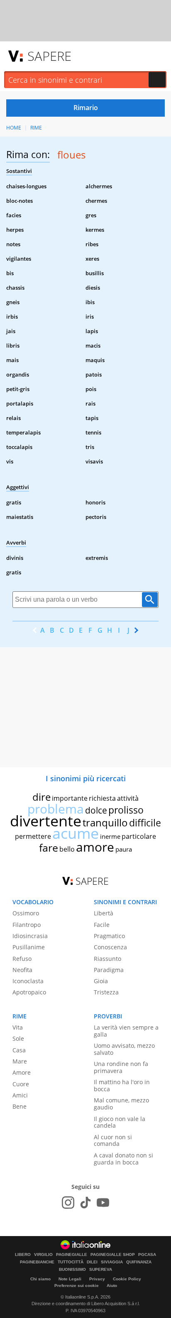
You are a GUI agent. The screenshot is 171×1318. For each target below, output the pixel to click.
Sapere (49, 56)
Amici (20, 1095)
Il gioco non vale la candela (119, 1122)
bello (67, 849)
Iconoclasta (28, 981)
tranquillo (105, 822)
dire (41, 797)
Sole (18, 1038)
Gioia (101, 981)
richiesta (102, 798)
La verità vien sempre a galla (126, 1030)
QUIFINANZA (138, 1262)
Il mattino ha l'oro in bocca (122, 1085)
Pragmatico (109, 936)
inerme (110, 836)
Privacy (97, 1279)
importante (70, 798)
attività (128, 798)
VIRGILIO (43, 1255)
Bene (19, 1106)
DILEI (92, 1262)
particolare (139, 836)
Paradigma (109, 970)
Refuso (22, 959)
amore (95, 846)
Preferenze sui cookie (76, 1285)
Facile (102, 925)
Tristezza (106, 992)
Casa (19, 1050)
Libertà (103, 913)
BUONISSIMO (72, 1270)
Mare (19, 1061)
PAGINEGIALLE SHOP (112, 1255)
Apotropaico (29, 992)
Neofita (22, 970)
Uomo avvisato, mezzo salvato (124, 1049)
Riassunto (107, 959)
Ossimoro (25, 913)
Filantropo (26, 925)
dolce (96, 810)
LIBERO (23, 1255)
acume (75, 833)
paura (123, 849)
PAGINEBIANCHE (37, 1262)
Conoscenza (110, 947)
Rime (36, 127)
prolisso (126, 809)
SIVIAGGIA (112, 1262)
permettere (33, 836)
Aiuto (112, 1285)
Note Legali (70, 1279)
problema (55, 808)
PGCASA (147, 1255)
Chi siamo (40, 1279)
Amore (21, 1072)
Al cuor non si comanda (113, 1140)
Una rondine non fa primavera (121, 1067)
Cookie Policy (127, 1279)
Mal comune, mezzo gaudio (121, 1103)
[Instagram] (68, 1202)
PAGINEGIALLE (71, 1255)
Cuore (20, 1084)
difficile (145, 822)
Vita (17, 1027)
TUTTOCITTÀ (70, 1262)
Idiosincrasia (30, 936)
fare (48, 847)
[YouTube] (103, 1202)
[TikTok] (85, 1202)
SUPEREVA (100, 1270)
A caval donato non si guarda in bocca (123, 1158)
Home (13, 127)
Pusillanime (28, 947)
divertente (45, 821)
